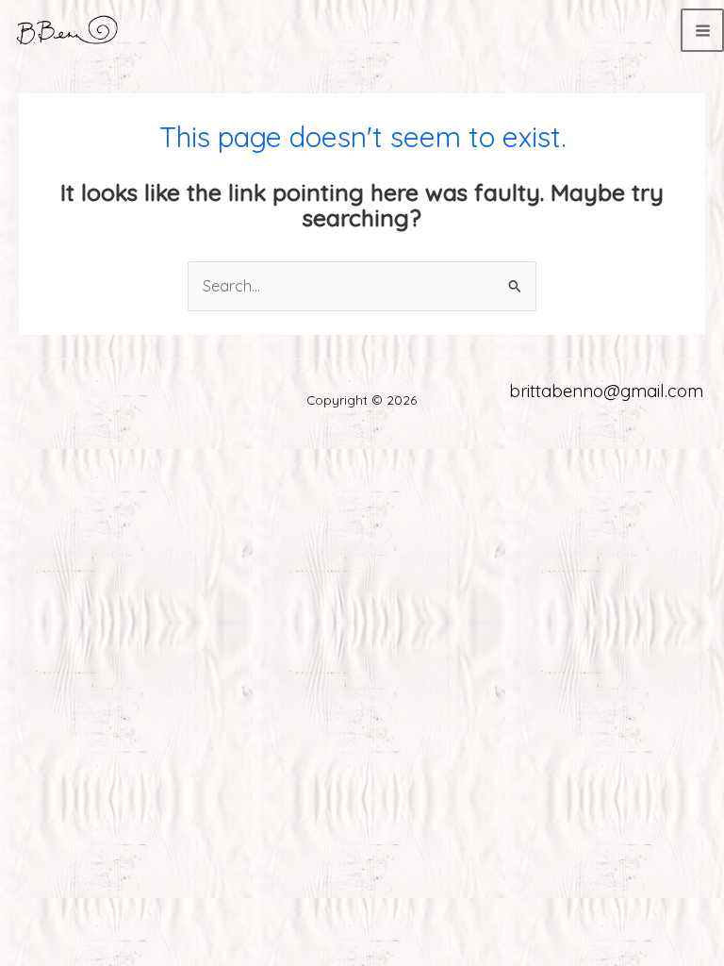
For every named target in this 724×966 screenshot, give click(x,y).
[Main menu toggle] (702, 30)
